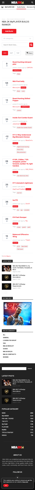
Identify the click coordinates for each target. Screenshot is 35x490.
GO (31, 45)
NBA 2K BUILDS (7, 351)
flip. (26, 221)
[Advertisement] (17, 14)
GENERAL (6, 337)
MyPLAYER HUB (9, 7)
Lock (23, 91)
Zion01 (27, 204)
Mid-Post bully (18, 81)
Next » (9, 256)
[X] (17, 478)
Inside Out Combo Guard (22, 118)
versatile (26, 210)
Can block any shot (22, 175)
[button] (3, 2)
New (4, 53)
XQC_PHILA (29, 169)
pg (21, 210)
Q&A (4, 343)
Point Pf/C (20, 149)
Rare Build (24, 246)
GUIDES (5, 348)
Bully (18, 91)
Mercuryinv (16, 87)
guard (24, 227)
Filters (30, 53)
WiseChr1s (29, 140)
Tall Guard (20, 249)
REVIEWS (5, 357)
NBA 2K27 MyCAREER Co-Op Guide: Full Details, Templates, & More (22, 267)
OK (6, 485)
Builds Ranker (21, 7)
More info (25, 482)
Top (18, 53)
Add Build (9, 31)
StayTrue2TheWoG (19, 189)
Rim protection (21, 152)
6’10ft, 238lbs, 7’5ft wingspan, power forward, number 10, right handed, (23, 163)
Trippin (27, 240)
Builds (23, 87)
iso (18, 210)
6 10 (18, 246)
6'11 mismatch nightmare (23, 183)
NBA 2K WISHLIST (8, 346)
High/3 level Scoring (23, 146)
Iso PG (15, 200)
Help (18, 74)
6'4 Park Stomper (20, 217)
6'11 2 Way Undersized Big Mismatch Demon (22, 136)
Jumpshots (17, 70)
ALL (4, 335)
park (29, 227)
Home (3, 19)
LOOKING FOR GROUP (9, 340)
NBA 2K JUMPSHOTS (9, 354)
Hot (11, 53)
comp (18, 227)
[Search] (32, 2)
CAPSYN (29, 67)
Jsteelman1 (16, 124)
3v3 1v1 (19, 193)
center (19, 110)
